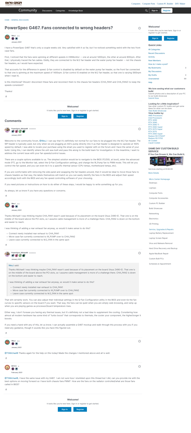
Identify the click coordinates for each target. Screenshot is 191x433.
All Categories (154, 49)
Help (150, 82)
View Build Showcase (157, 111)
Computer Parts (155, 193)
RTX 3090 (152, 120)
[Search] (146, 10)
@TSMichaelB (11, 353)
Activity (151, 57)
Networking (154, 213)
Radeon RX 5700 (155, 138)
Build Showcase (155, 208)
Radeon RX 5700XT (156, 136)
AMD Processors (155, 115)
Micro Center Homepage (159, 179)
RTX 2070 (152, 131)
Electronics (153, 218)
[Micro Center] (28, 10)
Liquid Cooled (154, 143)
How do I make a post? (158, 64)
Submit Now (153, 98)
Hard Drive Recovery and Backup (163, 248)
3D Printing (154, 224)
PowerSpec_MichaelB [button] (19, 129)
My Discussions (154, 71)
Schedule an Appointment (160, 264)
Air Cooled (152, 140)
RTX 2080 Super (155, 127)
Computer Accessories (158, 198)
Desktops (153, 183)
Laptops (152, 188)
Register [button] (80, 116)
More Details (153, 173)
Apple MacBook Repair (158, 253)
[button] (139, 28)
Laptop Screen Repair (158, 238)
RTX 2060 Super (155, 134)
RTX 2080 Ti (153, 124)
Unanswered (167, 79)
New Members (154, 60)
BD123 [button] (14, 366)
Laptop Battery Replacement (161, 233)
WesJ (11, 265)
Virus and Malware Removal (160, 243)
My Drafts (167, 75)
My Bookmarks (167, 68)
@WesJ (42, 140)
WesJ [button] (13, 36)
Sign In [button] (65, 116)
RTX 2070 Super (155, 129)
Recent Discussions (156, 53)
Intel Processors (155, 118)
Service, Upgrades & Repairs (161, 229)
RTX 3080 (152, 122)
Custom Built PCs (156, 258)
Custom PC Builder (157, 203)
